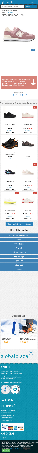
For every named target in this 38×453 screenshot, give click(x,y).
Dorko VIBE (28, 210)
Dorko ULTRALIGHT (10, 210)
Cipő (11, 10)
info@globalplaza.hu (6, 438)
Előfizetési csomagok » (6, 412)
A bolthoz (7, 132)
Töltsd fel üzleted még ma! (8, 378)
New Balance (10, 12)
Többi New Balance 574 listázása (19, 224)
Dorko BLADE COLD (28, 153)
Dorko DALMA (28, 181)
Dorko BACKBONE (10, 124)
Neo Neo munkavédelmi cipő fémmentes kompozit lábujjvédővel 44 (10, 153)
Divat (7, 10)
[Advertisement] (19, 293)
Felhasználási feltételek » (7, 417)
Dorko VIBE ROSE (28, 124)
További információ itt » (16, 448)
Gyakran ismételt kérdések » (8, 410)
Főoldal (3, 10)
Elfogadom (6, 450)
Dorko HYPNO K (10, 181)
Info (13, 132)
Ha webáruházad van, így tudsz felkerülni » (11, 382)
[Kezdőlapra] (8, 3)
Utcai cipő (15, 10)
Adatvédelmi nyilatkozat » (7, 415)
